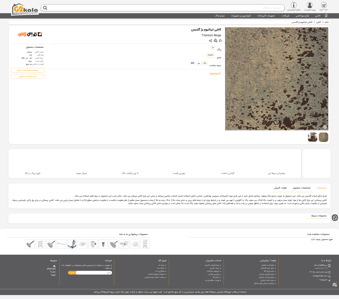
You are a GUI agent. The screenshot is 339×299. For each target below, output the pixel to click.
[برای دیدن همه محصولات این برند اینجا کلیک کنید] (30, 34)
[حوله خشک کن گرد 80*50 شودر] (145, 244)
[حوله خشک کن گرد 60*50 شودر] (40, 244)
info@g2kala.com (320, 276)
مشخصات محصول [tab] (302, 188)
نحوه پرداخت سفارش (266, 277)
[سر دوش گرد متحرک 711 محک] (51, 244)
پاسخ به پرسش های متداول (264, 283)
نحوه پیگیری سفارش (266, 274)
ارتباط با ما (160, 268)
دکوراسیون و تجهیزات (241, 16)
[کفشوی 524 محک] (82, 244)
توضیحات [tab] (321, 188)
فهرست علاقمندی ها (212, 280)
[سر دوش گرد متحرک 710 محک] (30, 244)
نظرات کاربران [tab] (280, 188)
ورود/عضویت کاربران (212, 265)
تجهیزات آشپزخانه (266, 16)
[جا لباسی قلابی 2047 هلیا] (72, 244)
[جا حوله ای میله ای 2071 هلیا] (61, 244)
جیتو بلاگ (220, 16)
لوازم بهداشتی (302, 16)
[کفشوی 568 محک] (124, 244)
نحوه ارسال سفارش (267, 280)
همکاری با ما (160, 271)
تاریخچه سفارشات (213, 271)
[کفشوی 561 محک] (134, 244)
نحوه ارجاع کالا (269, 271)
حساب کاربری (214, 268)
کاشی (317, 16)
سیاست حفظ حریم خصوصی (154, 277)
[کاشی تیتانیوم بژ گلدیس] (325, 127)
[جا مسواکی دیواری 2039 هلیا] (92, 244)
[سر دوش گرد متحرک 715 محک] (113, 244)
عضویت (72, 272)
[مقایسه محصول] (215, 40)
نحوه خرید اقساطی (267, 268)
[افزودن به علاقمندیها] (220, 41)
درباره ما (161, 265)
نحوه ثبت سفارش (267, 265)
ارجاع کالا (216, 277)
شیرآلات (285, 16)
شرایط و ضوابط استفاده (156, 274)
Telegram (323, 280)
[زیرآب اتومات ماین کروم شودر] (103, 244)
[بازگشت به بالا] (335, 200)
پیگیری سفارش (213, 274)
